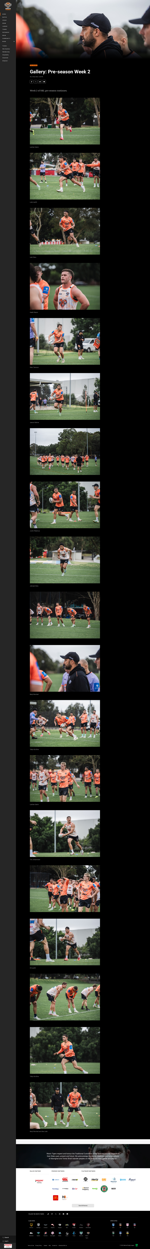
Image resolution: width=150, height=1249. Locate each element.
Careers (45, 1245)
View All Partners (83, 1205)
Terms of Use (31, 1245)
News (4, 14)
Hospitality (5, 55)
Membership (6, 52)
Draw (4, 23)
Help (50, 1245)
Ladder (4, 26)
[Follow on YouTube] (63, 1214)
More (4, 41)
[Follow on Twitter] (56, 1214)
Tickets (4, 46)
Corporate (5, 57)
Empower (5, 61)
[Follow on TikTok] (48, 1214)
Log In (6, 1241)
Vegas (4, 20)
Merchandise (6, 49)
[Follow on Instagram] (59, 1214)
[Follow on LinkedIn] (67, 1214)
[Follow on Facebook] (52, 1214)
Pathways (5, 32)
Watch (4, 17)
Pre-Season (33, 65)
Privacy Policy (38, 1245)
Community (6, 38)
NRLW (4, 35)
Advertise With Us (63, 1245)
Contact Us (54, 1245)
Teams (4, 29)
